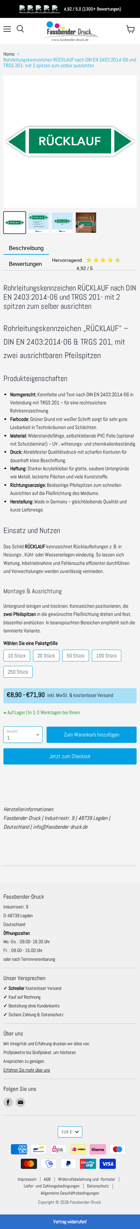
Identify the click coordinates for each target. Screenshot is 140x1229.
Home (9, 54)
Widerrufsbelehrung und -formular (86, 1179)
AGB (47, 1179)
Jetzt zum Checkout (70, 756)
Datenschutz (98, 1186)
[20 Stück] (47, 663)
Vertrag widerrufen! (70, 1222)
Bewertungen (51, 264)
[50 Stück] (76, 663)
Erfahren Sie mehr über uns (26, 1070)
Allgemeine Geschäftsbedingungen (70, 1193)
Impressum (27, 1179)
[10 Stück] (17, 663)
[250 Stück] (18, 679)
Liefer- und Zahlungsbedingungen (52, 1186)
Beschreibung (26, 248)
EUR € (67, 1132)
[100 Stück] (107, 663)
